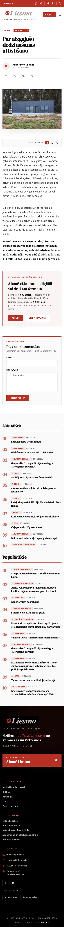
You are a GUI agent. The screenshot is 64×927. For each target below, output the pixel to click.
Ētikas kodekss (10, 821)
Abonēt (49, 15)
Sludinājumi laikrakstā (13, 787)
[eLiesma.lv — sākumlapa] (18, 13)
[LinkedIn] (23, 75)
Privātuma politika (11, 825)
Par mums (7, 797)
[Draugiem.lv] (32, 75)
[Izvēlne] (60, 15)
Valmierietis (21, 30)
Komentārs (12, 370)
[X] (41, 3)
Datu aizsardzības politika (16, 830)
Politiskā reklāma (11, 839)
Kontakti (6, 801)
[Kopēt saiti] (38, 76)
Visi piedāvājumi (37, 318)
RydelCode (43, 923)
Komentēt (16, 398)
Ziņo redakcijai (10, 806)
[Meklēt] (59, 3)
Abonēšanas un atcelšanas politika (20, 835)
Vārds (9, 358)
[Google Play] (53, 3)
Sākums (6, 30)
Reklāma (6, 792)
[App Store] (48, 3)
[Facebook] (36, 3)
